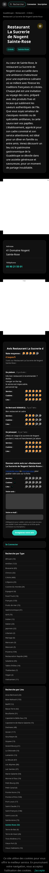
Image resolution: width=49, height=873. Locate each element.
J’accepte (40, 870)
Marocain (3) (10, 642)
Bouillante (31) (11, 713)
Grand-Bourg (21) (12, 746)
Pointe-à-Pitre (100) (13, 797)
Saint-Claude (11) (12, 806)
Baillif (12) (9, 704)
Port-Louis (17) (11, 801)
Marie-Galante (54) (13, 774)
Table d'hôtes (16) (12, 665)
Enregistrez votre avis (24, 532)
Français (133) (11, 600)
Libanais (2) (10, 633)
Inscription (42, 4)
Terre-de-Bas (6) (12, 829)
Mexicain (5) (10, 647)
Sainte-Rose (23, 49)
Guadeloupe (8, 13)
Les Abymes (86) (12, 764)
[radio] (26, 478)
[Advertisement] (24, 206)
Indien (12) (9, 619)
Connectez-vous (12, 471)
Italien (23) (9, 624)
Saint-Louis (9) (11, 815)
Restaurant (20, 13)
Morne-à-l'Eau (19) (13, 778)
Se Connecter (11, 544)
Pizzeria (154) (11, 652)
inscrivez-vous (28, 471)
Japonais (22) (10, 628)
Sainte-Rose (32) (12, 825)
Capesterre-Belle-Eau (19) (16, 718)
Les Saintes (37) (11, 769)
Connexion (31, 4)
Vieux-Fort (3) (11, 843)
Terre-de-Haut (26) (13, 834)
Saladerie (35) (11, 661)
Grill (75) (8, 614)
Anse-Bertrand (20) (13, 695)
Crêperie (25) (10, 582)
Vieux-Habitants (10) (14, 848)
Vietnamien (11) (12, 679)
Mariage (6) (10, 638)
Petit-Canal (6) (11, 787)
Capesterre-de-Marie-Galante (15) (19, 723)
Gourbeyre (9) (11, 736)
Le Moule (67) (11, 760)
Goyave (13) (10, 741)
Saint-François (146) (13, 811)
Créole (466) (10, 577)
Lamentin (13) (11, 755)
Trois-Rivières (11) (12, 838)
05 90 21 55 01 (14, 266)
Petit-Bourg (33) (12, 783)
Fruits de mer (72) (12, 605)
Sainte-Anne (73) (12, 820)
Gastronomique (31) (13, 610)
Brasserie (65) (11, 568)
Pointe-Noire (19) (12, 792)
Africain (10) (10, 559)
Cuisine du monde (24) (14, 587)
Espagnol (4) (10, 591)
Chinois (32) (10, 573)
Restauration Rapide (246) (16, 656)
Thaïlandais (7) (11, 670)
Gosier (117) (10, 732)
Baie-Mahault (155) (13, 699)
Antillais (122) (11, 563)
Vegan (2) (9, 675)
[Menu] (4, 4)
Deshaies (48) (11, 727)
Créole (29, 13)
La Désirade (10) (12, 750)
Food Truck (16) (11, 596)
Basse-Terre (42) (12, 709)
